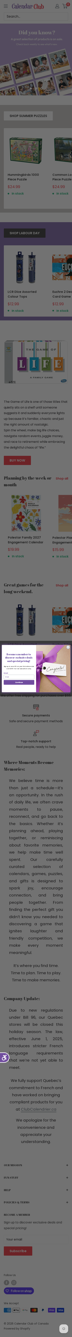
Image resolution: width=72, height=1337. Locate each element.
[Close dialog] (68, 647)
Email (6, 673)
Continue (19, 682)
